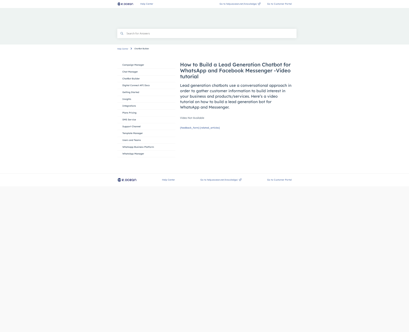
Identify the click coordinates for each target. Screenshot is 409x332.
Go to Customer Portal (279, 3)
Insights (126, 99)
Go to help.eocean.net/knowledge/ (239, 3)
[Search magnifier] (122, 33)
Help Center (146, 3)
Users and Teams (131, 140)
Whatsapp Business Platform (138, 147)
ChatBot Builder (131, 78)
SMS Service (129, 119)
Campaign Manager (133, 64)
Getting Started (130, 92)
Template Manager (132, 133)
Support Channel (131, 126)
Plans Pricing (129, 112)
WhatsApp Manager (133, 153)
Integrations (129, 105)
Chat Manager (130, 71)
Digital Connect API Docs (136, 85)
